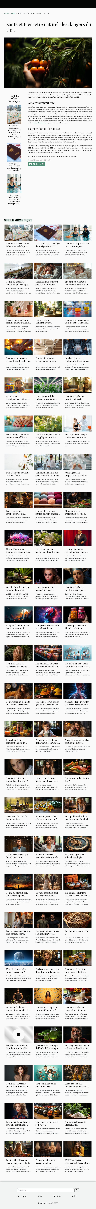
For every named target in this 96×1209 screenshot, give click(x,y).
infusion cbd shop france (40, 123)
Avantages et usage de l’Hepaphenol (75, 1123)
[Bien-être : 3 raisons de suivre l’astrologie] (77, 843)
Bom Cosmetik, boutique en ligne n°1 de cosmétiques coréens (17, 475)
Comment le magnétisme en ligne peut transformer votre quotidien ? (77, 322)
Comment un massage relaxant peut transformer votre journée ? (18, 361)
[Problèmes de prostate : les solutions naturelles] (18, 1034)
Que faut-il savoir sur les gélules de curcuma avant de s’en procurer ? (48, 704)
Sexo (39, 1195)
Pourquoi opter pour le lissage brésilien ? (46, 1161)
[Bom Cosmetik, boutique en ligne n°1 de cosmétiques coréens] (18, 462)
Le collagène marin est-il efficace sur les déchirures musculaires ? (77, 1048)
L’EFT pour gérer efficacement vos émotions (77, 1161)
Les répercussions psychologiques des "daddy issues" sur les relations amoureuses (16, 515)
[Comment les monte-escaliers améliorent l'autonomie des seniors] (48, 347)
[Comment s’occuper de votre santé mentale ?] (48, 996)
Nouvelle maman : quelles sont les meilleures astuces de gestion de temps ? (77, 744)
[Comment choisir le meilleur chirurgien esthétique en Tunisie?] (77, 576)
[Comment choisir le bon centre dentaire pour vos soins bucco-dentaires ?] (48, 462)
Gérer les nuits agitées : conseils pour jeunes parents (47, 284)
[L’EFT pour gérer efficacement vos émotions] (77, 1149)
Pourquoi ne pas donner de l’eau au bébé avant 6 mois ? (47, 743)
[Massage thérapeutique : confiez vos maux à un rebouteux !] (77, 423)
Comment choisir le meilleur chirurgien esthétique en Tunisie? (75, 590)
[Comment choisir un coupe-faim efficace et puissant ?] (77, 996)
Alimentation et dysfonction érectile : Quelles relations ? (75, 513)
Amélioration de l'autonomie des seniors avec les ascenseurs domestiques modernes (76, 362)
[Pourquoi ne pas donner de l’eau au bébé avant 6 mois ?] (48, 729)
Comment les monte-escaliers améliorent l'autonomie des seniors (47, 361)
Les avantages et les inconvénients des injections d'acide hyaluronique (45, 591)
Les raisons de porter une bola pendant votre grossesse (18, 933)
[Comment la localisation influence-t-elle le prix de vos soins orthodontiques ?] (14, 114)
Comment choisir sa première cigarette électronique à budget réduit (75, 400)
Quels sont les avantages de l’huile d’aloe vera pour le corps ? (48, 1048)
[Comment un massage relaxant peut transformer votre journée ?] (18, 347)
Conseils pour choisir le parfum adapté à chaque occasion (17, 322)
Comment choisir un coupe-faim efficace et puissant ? (75, 1010)
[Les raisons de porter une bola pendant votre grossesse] (18, 920)
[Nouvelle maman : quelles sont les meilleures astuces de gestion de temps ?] (77, 729)
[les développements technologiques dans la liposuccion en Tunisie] (77, 538)
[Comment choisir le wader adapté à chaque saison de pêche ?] (18, 271)
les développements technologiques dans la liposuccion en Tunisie (76, 552)
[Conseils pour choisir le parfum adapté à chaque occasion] (18, 309)
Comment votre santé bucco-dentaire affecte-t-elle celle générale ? (18, 1086)
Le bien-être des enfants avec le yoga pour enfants (18, 1161)
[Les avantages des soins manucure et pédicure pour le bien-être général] (18, 423)
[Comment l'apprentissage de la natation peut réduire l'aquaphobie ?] (14, 183)
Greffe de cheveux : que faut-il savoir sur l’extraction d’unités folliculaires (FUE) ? (17, 858)
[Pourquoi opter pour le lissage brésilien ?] (48, 1149)
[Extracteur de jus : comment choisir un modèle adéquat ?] (18, 729)
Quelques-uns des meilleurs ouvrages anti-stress (76, 1086)
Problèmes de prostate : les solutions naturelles (17, 1047)
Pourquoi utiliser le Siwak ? (77, 932)
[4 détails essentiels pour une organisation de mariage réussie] (48, 882)
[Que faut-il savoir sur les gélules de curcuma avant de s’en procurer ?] (48, 691)
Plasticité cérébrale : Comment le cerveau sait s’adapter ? (17, 552)
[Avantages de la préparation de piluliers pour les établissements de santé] (77, 462)
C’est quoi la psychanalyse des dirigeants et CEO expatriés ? (14, 166)
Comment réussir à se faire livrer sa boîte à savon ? (75, 972)
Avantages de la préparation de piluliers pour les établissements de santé (77, 477)
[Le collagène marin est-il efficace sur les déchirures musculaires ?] (77, 1034)
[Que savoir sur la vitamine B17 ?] (77, 767)
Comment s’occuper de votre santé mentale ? (46, 1009)
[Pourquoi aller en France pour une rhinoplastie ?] (18, 1111)
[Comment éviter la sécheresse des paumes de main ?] (18, 652)
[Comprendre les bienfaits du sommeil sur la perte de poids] (18, 691)
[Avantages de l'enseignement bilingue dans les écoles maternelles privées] (18, 385)
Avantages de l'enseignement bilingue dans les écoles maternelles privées (17, 400)
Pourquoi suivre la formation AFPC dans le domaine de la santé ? (47, 857)
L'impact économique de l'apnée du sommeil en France (17, 628)
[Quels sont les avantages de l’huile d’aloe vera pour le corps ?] (48, 1034)
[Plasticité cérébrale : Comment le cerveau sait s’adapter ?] (18, 538)
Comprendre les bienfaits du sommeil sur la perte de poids (18, 704)
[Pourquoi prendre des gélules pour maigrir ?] (48, 805)
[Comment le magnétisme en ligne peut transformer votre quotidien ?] (77, 309)
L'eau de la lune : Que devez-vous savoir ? (16, 970)
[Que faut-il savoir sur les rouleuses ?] (48, 1111)
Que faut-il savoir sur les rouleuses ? (47, 1123)
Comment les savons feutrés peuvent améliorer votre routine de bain (48, 513)
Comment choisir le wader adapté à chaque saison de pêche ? (17, 284)
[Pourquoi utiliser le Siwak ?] (77, 920)
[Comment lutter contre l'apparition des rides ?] (18, 767)
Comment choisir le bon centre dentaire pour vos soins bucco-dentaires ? (47, 475)
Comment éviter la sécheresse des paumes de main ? (18, 666)
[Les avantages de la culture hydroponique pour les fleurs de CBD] (48, 385)
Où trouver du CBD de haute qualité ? (16, 818)
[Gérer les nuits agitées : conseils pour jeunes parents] (48, 271)
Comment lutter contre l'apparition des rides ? (17, 779)
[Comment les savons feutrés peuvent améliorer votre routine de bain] (48, 500)
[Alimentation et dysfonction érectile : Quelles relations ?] (77, 500)
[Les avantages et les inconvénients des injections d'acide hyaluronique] (48, 576)
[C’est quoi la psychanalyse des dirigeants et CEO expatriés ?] (14, 152)
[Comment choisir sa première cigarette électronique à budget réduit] (77, 385)
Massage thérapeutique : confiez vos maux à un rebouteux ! (76, 437)
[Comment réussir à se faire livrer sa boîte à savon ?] (77, 958)
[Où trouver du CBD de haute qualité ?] (18, 805)
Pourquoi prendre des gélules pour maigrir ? (46, 818)
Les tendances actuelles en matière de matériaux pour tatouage (47, 666)
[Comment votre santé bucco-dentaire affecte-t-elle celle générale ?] (18, 1073)
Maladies (56, 1195)
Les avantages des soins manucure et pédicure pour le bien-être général (18, 437)
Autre (13, 13)
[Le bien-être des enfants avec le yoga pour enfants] (18, 1149)
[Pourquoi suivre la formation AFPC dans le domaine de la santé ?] (48, 843)
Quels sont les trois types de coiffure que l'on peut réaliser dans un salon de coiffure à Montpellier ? (47, 973)
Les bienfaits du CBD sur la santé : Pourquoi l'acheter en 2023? (18, 590)
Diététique (22, 1195)
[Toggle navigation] (5, 4)
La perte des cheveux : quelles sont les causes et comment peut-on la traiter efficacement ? (47, 782)
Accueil (6, 13)
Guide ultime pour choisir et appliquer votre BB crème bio (48, 437)
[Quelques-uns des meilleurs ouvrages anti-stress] (77, 1073)
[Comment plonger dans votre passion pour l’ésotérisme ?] (18, 882)
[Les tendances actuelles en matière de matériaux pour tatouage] (48, 652)
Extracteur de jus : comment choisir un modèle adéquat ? (15, 743)
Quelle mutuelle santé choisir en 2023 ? (46, 1085)
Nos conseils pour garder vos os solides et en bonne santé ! (77, 704)
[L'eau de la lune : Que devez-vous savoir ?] (18, 958)
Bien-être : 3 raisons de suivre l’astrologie (76, 856)
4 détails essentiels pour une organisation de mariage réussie (47, 895)
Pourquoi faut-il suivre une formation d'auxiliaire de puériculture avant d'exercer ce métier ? (77, 820)
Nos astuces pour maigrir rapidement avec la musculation (48, 933)
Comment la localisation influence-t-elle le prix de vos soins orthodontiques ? (14, 132)
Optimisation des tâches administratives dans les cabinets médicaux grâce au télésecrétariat (77, 667)
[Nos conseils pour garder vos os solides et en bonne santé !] (77, 691)
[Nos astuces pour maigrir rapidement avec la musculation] (48, 920)
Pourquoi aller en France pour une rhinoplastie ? (18, 1123)
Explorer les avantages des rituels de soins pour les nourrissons (76, 284)
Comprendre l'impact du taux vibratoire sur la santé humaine (47, 628)
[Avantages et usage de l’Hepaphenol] (77, 1111)
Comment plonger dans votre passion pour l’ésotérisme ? (17, 895)
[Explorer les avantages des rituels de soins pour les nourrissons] (77, 271)
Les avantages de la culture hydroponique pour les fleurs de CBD (46, 399)
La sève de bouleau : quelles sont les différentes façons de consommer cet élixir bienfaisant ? (48, 553)
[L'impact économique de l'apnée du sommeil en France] (18, 614)
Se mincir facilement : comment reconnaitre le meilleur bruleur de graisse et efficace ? (17, 1011)
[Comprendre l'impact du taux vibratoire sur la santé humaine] (48, 614)
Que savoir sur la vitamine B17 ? (77, 779)
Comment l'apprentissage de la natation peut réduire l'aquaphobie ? (14, 199)
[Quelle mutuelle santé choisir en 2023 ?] (48, 1073)
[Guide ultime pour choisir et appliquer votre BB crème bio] (48, 423)
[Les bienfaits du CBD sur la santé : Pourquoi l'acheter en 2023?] (18, 576)
